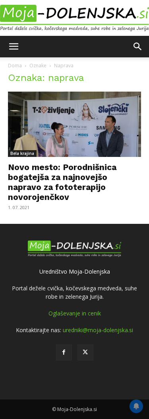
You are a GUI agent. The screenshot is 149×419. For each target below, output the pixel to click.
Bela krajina (22, 153)
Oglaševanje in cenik (74, 313)
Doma (15, 65)
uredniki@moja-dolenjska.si (98, 330)
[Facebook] (64, 352)
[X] (85, 352)
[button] (13, 46)
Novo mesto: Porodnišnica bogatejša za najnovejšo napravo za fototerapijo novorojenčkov (62, 182)
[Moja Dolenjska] (74, 18)
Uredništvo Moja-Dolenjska (74, 271)
